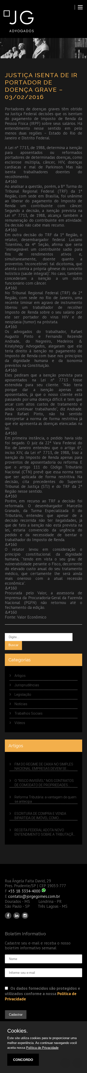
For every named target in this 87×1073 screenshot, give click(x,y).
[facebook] (8, 915)
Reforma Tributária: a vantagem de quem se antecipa (45, 799)
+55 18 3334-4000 (24, 891)
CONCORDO (23, 1060)
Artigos (20, 676)
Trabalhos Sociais (28, 713)
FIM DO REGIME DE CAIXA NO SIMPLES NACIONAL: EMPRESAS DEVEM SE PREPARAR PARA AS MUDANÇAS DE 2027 (43, 766)
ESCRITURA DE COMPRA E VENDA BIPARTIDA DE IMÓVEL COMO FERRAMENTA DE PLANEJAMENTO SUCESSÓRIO (41, 816)
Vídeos (19, 723)
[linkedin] (16, 915)
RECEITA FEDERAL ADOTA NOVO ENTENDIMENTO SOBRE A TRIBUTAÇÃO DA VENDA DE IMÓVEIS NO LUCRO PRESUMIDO (45, 832)
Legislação (22, 694)
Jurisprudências (26, 685)
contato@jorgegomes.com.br (34, 896)
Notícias (20, 704)
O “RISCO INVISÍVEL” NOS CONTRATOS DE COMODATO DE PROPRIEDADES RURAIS (44, 783)
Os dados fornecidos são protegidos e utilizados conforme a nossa (42, 994)
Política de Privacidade (42, 1048)
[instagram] (25, 915)
